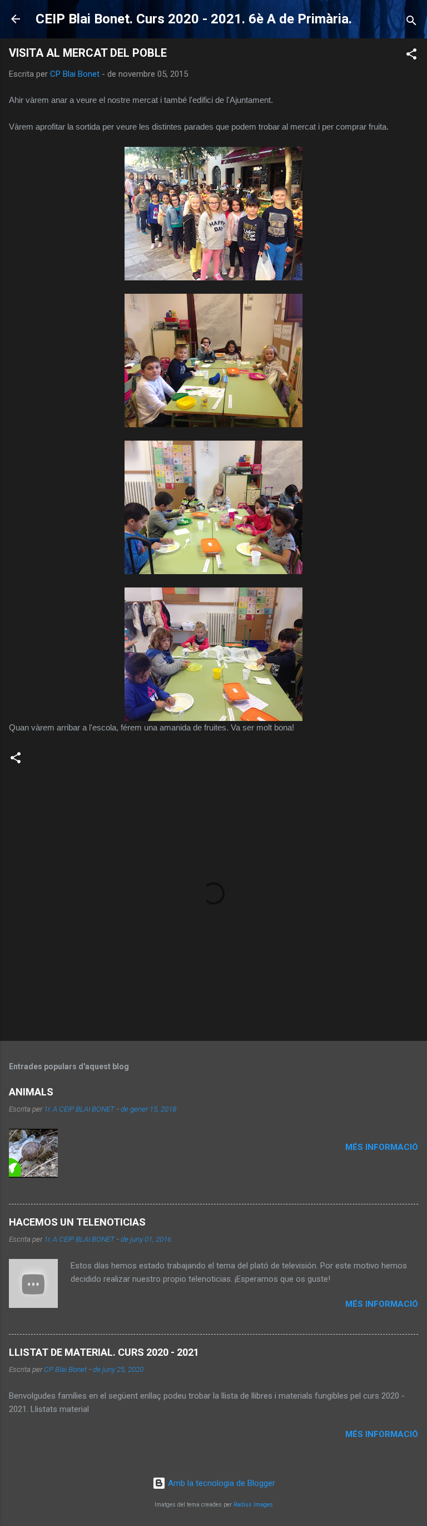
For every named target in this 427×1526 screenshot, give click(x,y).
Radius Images (253, 1504)
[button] (411, 56)
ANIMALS (31, 1092)
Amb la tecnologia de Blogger (220, 1483)
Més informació (381, 1147)
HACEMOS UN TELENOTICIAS (77, 1222)
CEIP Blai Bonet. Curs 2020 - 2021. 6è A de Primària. (194, 19)
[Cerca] (411, 22)
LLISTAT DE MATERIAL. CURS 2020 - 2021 (104, 1352)
